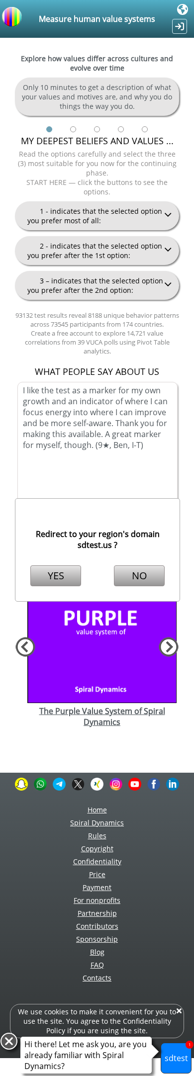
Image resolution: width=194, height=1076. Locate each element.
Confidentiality (97, 861)
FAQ (97, 965)
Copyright (97, 848)
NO (139, 575)
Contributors (97, 926)
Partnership (97, 913)
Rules (97, 835)
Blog (97, 952)
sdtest (178, 1053)
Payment (97, 887)
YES (56, 575)
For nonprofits (97, 900)
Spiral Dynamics (97, 822)
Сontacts (97, 978)
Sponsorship (97, 939)
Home (97, 809)
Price (97, 874)
